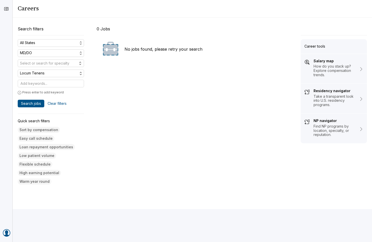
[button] (39, 130)
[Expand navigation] (6, 9)
